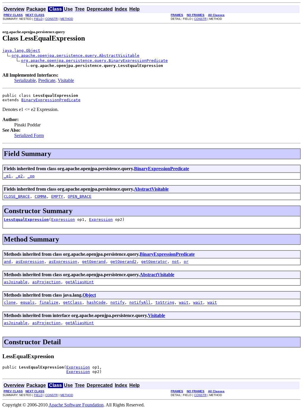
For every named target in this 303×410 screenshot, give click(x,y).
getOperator (154, 261)
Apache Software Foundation (76, 404)
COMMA (40, 196)
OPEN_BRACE (79, 196)
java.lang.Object (21, 50)
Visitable (66, 80)
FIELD (38, 18)
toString (164, 302)
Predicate (46, 80)
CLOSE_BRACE (17, 196)
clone (10, 302)
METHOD (66, 18)
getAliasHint (79, 282)
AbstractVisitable (151, 189)
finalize (48, 302)
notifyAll (140, 302)
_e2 (19, 176)
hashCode (96, 302)
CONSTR (51, 18)
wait (183, 302)
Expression (63, 219)
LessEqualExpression (26, 219)
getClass (72, 302)
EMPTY (57, 196)
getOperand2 (123, 261)
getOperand (94, 261)
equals (27, 302)
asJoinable (16, 282)
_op (31, 176)
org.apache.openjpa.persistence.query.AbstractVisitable (75, 55)
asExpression (30, 261)
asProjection (46, 282)
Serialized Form (29, 135)
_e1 (7, 176)
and (7, 261)
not (175, 261)
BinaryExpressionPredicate (50, 100)
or (186, 261)
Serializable (25, 80)
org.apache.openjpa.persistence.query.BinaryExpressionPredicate (94, 60)
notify (117, 302)
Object (89, 295)
